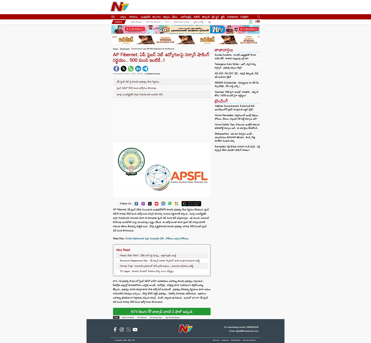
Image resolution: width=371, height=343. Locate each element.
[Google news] (163, 204)
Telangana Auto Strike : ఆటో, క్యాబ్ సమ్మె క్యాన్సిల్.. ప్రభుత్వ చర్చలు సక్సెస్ (235, 65)
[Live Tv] (257, 22)
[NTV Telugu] (119, 7)
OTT (167, 22)
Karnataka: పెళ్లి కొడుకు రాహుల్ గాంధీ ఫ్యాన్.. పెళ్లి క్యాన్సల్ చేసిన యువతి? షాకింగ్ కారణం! (237, 148)
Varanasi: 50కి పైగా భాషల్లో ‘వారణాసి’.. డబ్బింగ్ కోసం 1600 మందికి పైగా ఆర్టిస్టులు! (237, 93)
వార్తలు (123, 16)
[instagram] (121, 330)
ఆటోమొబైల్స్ (186, 16)
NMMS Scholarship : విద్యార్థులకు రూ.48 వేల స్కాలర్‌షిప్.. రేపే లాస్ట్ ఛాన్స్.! (237, 84)
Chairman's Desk (181, 22)
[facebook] (116, 69)
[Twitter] (150, 204)
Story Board (136, 22)
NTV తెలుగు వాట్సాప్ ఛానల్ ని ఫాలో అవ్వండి (162, 311)
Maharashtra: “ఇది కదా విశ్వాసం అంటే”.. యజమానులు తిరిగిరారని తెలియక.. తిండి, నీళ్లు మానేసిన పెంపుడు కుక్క (235, 137)
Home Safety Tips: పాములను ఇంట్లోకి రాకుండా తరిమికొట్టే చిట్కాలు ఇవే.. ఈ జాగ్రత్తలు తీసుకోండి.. (237, 126)
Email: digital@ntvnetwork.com (243, 331)
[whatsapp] (131, 69)
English (244, 16)
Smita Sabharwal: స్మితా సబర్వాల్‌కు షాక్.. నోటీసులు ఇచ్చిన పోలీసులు (157, 238)
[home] (117, 16)
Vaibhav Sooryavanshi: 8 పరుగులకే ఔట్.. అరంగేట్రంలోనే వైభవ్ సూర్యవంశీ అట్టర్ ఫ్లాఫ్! (235, 108)
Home (115, 48)
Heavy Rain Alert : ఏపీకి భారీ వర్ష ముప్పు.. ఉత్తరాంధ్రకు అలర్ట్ (148, 255)
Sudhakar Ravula (153, 74)
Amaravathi (125, 48)
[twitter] (124, 69)
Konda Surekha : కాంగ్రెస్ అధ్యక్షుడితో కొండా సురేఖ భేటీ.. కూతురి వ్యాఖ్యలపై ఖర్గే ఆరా (235, 56)
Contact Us (225, 340)
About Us (216, 340)
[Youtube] (156, 204)
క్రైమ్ (223, 16)
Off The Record (153, 22)
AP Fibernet (142, 317)
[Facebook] (136, 204)
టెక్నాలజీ (206, 16)
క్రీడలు (175, 16)
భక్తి (209, 22)
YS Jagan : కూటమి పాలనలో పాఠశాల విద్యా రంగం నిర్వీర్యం (147, 271)
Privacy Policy (235, 340)
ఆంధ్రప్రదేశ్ (145, 16)
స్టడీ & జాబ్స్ (198, 22)
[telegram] (145, 69)
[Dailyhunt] (176, 204)
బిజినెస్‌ (197, 16)
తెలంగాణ (157, 16)
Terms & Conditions (249, 340)
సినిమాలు (134, 16)
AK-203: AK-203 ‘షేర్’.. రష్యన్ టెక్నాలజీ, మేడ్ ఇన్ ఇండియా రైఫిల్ (236, 75)
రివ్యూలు (166, 16)
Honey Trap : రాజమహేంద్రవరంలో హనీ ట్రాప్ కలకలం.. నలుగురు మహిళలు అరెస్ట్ (156, 266)
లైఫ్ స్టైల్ (215, 16)
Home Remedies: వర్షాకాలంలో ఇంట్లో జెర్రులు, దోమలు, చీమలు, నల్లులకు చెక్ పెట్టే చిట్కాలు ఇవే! (237, 117)
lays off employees (173, 317)
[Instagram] (143, 204)
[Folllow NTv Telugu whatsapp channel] (250, 22)
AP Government (156, 317)
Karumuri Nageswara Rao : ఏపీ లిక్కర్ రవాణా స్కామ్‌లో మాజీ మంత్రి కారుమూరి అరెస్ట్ (160, 260)
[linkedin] (138, 69)
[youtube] (135, 330)
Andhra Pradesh (128, 317)
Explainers (232, 16)
